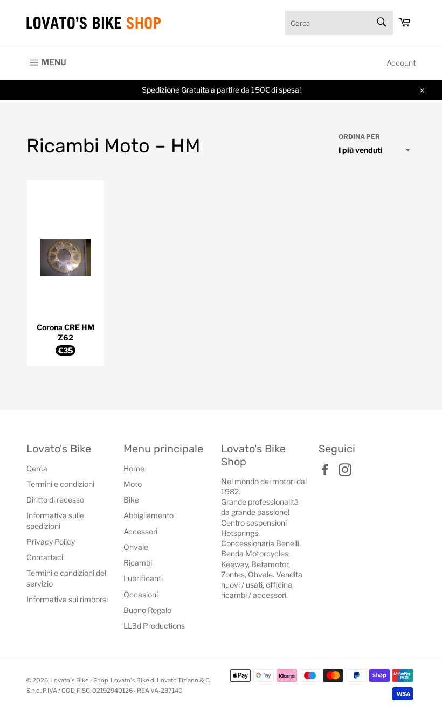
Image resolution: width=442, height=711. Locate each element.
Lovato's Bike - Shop (79, 680)
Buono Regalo (147, 610)
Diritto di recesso (55, 499)
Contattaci (44, 557)
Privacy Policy (50, 541)
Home (133, 468)
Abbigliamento (148, 515)
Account (401, 62)
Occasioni (140, 594)
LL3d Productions (154, 625)
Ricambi (137, 562)
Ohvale (135, 547)
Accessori (140, 531)
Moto (132, 484)
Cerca (36, 468)
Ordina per (359, 137)
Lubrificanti (143, 578)
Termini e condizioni (60, 484)
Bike (131, 499)
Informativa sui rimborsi (67, 599)
